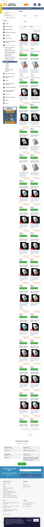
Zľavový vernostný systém (8, 488)
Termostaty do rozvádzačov (9, 57)
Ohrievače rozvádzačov (8, 53)
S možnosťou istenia (9, 69)
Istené (6, 61)
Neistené (6, 68)
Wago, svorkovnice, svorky (10, 73)
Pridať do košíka (23, 55)
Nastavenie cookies (6, 514)
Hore (30, 435)
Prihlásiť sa (29, 475)
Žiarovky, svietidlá (8, 29)
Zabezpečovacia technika (10, 97)
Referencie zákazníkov (26, 486)
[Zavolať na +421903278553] (4, 0)
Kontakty (4, 486)
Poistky (6, 80)
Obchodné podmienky (7, 494)
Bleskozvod (7, 35)
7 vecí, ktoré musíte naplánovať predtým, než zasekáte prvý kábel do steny (10, 510)
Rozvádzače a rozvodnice (10, 45)
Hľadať (25, 4)
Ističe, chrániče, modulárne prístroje (10, 42)
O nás (24, 483)
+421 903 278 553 (27, 504)
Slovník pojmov (5, 489)
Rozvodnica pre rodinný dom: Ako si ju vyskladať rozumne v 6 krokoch (11, 507)
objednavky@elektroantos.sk (29, 502)
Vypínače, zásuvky (8, 26)
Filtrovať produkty (34, 429)
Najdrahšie (31, 26)
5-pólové (7, 66)
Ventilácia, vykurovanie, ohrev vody (9, 84)
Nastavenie (29, 520)
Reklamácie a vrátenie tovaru (8, 491)
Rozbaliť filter (9, 17)
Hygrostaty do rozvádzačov (9, 50)
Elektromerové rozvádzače (9, 47)
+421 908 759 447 (27, 506)
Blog (3, 485)
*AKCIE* (6, 23)
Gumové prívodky (7, 49)
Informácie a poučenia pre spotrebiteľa (10, 497)
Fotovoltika (7, 94)
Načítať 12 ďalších (24, 429)
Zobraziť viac (22, 463)
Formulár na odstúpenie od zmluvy (9, 492)
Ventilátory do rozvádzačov (9, 58)
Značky (6, 103)
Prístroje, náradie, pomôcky (10, 87)
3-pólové (7, 63)
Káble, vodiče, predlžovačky (10, 32)
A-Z (20, 26)
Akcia (6, 13)
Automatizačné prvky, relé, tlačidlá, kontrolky (10, 91)
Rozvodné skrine (7, 55)
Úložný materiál (8, 38)
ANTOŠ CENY (8, 15)
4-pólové (7, 64)
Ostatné (6, 100)
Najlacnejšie (25, 26)
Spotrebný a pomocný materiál (9, 77)
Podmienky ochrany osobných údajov (10, 495)
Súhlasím (35, 520)
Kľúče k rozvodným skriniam (9, 52)
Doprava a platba (6, 483)
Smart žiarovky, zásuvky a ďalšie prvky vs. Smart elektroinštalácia (11, 503)
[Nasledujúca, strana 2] (29, 432)
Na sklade (7, 12)
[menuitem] (5, 8)
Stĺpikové (6, 71)
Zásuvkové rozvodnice (8, 60)
